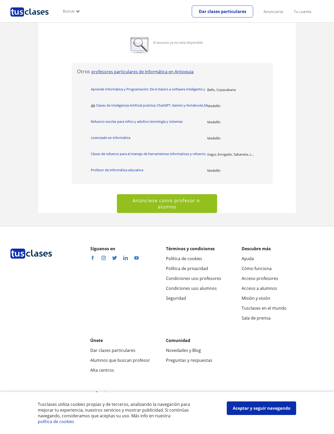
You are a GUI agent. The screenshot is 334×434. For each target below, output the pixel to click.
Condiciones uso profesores (193, 278)
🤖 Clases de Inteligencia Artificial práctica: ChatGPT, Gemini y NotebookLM (149, 105)
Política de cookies (184, 258)
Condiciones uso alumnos (191, 288)
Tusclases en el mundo (264, 308)
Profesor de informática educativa (117, 170)
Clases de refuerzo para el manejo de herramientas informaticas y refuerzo (149, 153)
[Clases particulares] (29, 18)
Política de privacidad (187, 268)
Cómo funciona (257, 268)
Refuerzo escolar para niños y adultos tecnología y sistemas (137, 121)
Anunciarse (273, 11)
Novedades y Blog (183, 350)
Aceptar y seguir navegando (261, 408)
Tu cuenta (302, 11)
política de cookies (56, 421)
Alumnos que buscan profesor (120, 360)
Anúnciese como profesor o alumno (167, 203)
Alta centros (102, 370)
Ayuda (248, 258)
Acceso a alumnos (259, 288)
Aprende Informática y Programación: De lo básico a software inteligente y (149, 89)
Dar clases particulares (222, 11)
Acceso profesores (260, 278)
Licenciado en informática (110, 137)
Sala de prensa (256, 318)
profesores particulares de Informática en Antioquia (142, 72)
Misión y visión (256, 298)
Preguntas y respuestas (189, 360)
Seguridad (176, 298)
